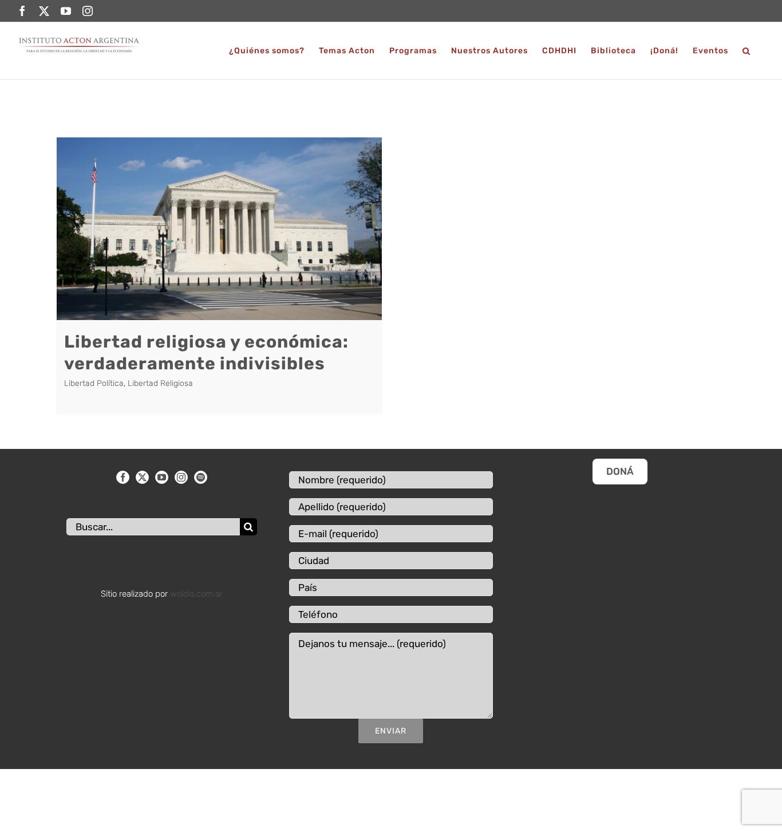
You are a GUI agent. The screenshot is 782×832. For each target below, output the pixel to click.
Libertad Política (94, 383)
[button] (746, 50)
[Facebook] (122, 477)
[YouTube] (161, 477)
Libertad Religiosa (160, 383)
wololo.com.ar (196, 594)
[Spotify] (200, 477)
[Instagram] (181, 477)
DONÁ (620, 471)
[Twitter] (142, 477)
